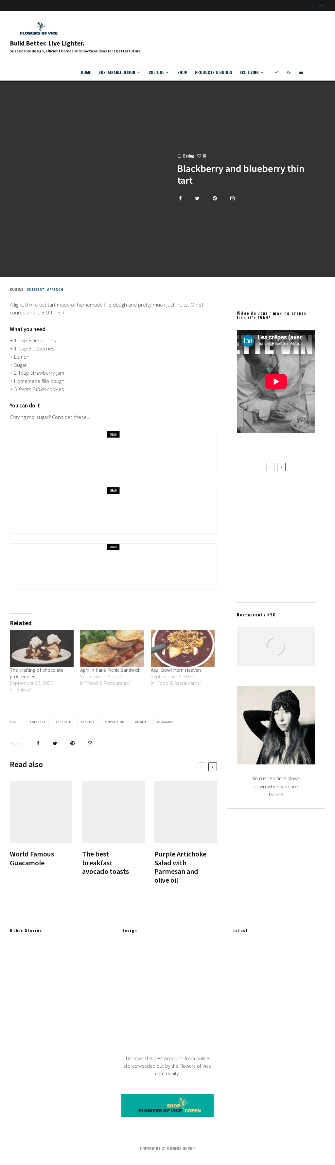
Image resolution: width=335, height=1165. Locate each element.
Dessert (36, 289)
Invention (115, 721)
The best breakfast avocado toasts (105, 862)
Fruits (88, 721)
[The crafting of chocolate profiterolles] (42, 648)
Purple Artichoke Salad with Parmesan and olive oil (180, 867)
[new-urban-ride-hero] (244, 953)
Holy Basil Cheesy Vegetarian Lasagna (286, 582)
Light (142, 721)
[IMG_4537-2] (247, 519)
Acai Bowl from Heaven (83, 570)
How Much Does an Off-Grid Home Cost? (178, 1024)
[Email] (232, 198)
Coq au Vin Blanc (282, 488)
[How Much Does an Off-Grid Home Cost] (132, 1024)
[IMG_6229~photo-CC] (185, 812)
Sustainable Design (116, 72)
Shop (182, 72)
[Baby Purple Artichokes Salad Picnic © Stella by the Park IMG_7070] (247, 550)
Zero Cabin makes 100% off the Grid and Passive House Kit (178, 993)
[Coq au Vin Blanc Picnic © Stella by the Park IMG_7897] (247, 488)
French (56, 289)
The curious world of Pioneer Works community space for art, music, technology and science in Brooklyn (69, 986)
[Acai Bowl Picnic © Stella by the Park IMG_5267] (33, 566)
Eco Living (249, 72)
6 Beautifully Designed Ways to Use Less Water (291, 985)
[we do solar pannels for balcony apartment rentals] (244, 1016)
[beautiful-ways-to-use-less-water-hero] (244, 984)
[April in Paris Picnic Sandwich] (112, 648)
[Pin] (215, 198)
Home (86, 72)
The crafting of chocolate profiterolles (102, 514)
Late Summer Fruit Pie (82, 458)
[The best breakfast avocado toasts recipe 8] (113, 812)
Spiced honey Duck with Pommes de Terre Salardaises (289, 519)
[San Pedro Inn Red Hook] (276, 653)
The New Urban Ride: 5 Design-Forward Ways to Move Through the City (288, 953)
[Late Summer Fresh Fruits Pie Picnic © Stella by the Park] (33, 454)
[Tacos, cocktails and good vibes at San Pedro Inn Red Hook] (276, 653)
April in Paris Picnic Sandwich (110, 670)
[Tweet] (197, 198)
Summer (166, 721)
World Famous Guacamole (32, 858)
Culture (156, 72)
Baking (188, 156)
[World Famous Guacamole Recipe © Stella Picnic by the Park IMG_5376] (41, 812)
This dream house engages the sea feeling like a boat (67, 1018)
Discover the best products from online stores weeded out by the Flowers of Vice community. (167, 1066)
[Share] (180, 198)
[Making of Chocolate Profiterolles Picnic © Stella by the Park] (33, 510)
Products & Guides (213, 72)
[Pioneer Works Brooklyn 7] (20, 986)
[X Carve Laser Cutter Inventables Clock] (132, 957)
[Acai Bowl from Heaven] (183, 648)
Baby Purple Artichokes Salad (290, 550)
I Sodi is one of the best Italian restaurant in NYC (64, 953)
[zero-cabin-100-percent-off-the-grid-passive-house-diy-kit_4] (132, 993)
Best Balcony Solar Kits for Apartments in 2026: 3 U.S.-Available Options (290, 1016)
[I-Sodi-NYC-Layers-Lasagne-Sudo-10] (20, 953)
